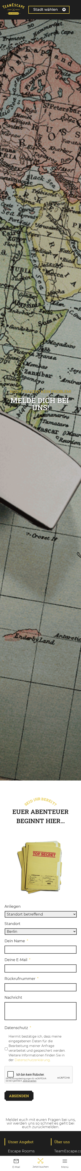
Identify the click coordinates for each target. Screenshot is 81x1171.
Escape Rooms (21, 1151)
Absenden (19, 1095)
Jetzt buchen (41, 1166)
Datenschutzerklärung (32, 1060)
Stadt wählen (45, 9)
